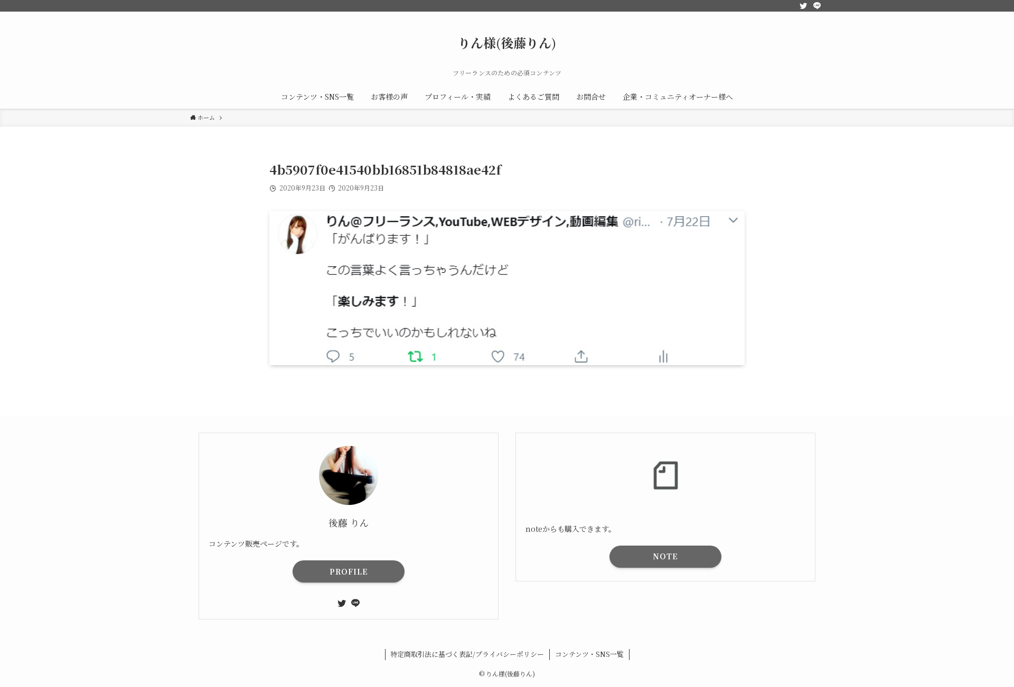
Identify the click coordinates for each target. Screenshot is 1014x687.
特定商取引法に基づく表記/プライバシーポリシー (467, 654)
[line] (817, 6)
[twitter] (803, 6)
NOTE (665, 556)
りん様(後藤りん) (507, 42)
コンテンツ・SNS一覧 (589, 654)
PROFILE (349, 571)
